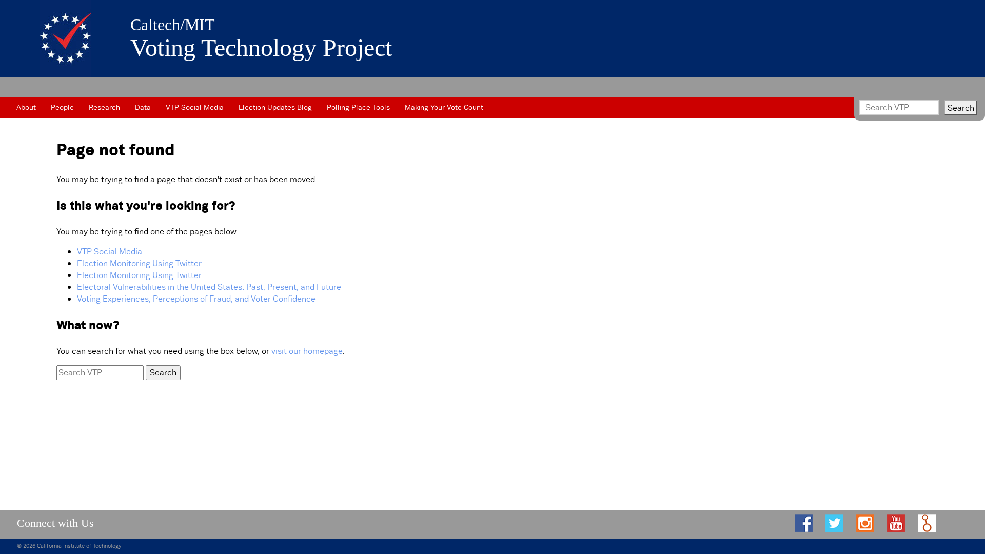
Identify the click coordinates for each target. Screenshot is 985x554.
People (62, 107)
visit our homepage (307, 351)
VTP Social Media (195, 107)
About (26, 107)
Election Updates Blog (275, 107)
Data (143, 107)
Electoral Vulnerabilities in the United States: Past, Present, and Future (209, 287)
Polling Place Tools (358, 107)
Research (104, 107)
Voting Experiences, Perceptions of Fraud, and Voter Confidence (196, 299)
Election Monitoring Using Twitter (139, 263)
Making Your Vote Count (444, 107)
